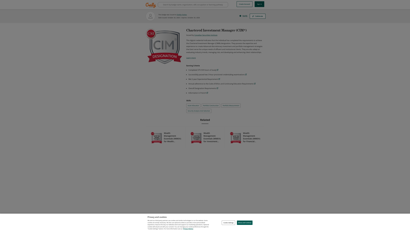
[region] (205, 222)
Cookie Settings (228, 223)
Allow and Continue (244, 223)
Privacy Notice (188, 229)
